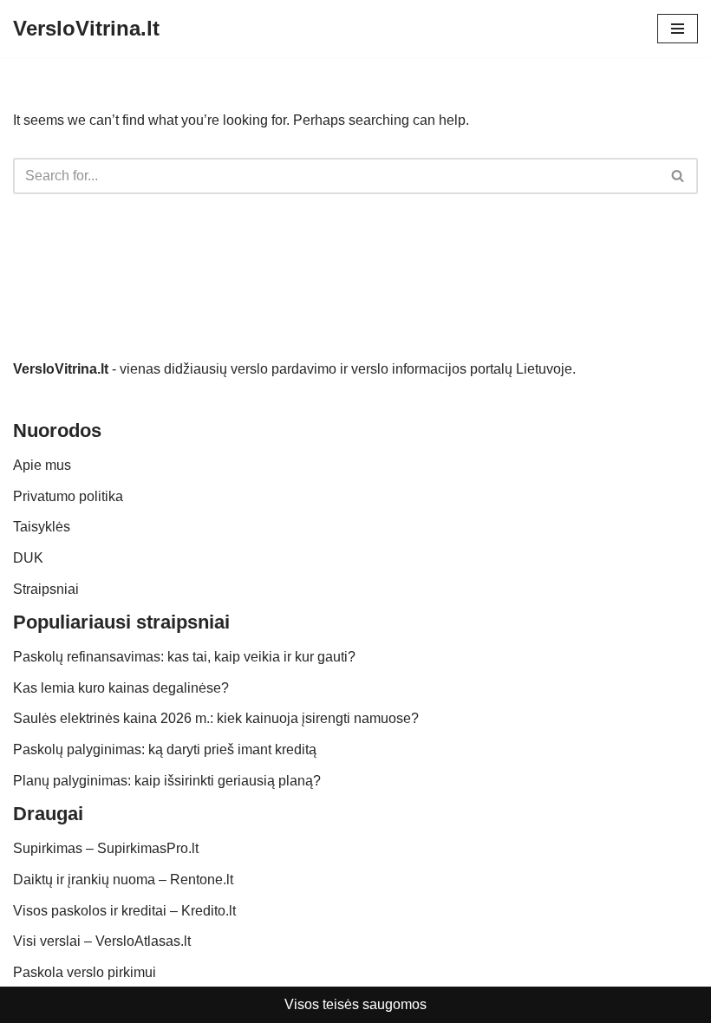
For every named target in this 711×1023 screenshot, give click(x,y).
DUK (28, 558)
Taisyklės (41, 526)
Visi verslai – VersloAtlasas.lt (102, 941)
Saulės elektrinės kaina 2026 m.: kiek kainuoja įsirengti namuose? (216, 718)
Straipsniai (46, 589)
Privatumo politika (68, 496)
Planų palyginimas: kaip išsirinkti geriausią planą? (167, 780)
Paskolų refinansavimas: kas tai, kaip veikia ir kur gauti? (184, 656)
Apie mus (42, 465)
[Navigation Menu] (677, 28)
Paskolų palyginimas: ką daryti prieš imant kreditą (164, 749)
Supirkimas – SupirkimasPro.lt (106, 848)
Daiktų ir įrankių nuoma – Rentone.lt (123, 879)
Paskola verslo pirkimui (84, 972)
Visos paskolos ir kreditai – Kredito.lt (124, 910)
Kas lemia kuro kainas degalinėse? (121, 688)
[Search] (678, 176)
